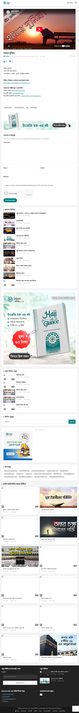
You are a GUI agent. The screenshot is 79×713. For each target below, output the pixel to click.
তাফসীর (30, 711)
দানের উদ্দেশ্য (20, 397)
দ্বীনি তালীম (6, 56)
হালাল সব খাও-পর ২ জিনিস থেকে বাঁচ (13, 628)
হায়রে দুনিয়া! (34, 107)
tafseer (20, 474)
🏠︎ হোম (17, 711)
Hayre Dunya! (8, 107)
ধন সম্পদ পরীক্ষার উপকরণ (48, 569)
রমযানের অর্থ (20, 375)
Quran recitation (38, 471)
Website (6, 176)
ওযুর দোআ (19, 258)
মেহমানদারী (19, 221)
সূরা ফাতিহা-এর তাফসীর (25, 477)
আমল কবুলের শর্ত (46, 598)
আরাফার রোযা (7, 658)
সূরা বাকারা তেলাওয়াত (41, 477)
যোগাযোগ (54, 711)
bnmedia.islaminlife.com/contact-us (16, 83)
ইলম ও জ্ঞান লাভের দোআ (23, 266)
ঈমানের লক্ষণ (20, 273)
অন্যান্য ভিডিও (47, 711)
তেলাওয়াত (23, 711)
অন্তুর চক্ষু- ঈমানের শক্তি (48, 539)
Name (5, 168)
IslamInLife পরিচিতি (22, 236)
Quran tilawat (52, 471)
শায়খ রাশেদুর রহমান (19, 107)
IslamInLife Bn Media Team (18, 56)
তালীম (35, 711)
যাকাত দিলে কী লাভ (22, 405)
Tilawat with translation (42, 474)
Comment (7, 142)
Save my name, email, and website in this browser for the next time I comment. (30, 185)
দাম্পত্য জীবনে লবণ (46, 628)
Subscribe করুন (20, 683)
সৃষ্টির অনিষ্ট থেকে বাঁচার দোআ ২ (60, 672)
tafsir (29, 474)
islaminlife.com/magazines (31, 96)
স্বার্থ (27, 107)
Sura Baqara (9, 474)
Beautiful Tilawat (10, 471)
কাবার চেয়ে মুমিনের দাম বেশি (11, 569)
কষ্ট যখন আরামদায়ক (9, 539)
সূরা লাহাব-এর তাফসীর (23, 228)
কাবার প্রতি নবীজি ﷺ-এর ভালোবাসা (51, 658)
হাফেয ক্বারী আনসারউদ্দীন (57, 477)
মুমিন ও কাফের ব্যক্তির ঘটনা (11, 510)
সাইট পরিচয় (62, 711)
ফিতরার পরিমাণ (21, 382)
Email (43, 168)
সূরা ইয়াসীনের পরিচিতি (47, 510)
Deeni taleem (24, 471)
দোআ (40, 711)
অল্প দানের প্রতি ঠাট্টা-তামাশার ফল (12, 598)
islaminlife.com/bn (18, 91)
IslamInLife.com (25, 708)
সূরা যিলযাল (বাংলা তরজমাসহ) (25, 251)
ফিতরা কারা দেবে (21, 243)
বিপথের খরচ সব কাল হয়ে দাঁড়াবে (26, 281)
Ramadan (64, 471)
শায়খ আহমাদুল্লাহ (69, 474)
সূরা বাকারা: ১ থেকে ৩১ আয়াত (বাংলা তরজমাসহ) (31, 213)
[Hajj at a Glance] (39, 129)
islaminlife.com (18, 93)
